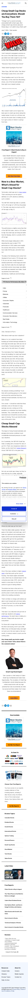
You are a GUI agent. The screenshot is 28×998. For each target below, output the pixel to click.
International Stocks (10, 831)
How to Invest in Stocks (11, 918)
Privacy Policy (16, 989)
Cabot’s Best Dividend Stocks (13, 900)
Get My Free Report (14, 745)
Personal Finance (9, 840)
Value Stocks (8, 858)
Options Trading (9, 835)
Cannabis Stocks (9, 817)
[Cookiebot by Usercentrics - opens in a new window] (19, 478)
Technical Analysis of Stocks (13, 922)
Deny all (14, 518)
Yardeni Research (21, 448)
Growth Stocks (9, 826)
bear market (22, 192)
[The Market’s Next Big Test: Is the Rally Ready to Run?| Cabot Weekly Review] (14, 874)
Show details (19, 503)
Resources (5, 968)
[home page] (14, 3)
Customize (13, 513)
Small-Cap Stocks (10, 844)
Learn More (14, 698)
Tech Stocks (8, 853)
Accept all (14, 508)
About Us (17, 968)
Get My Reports (14, 806)
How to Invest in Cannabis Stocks (14, 927)
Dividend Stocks (9, 822)
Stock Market (8, 849)
